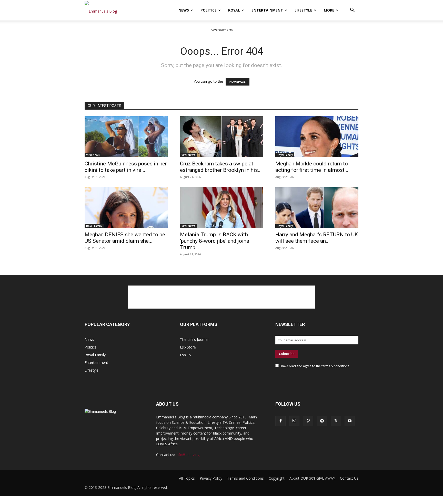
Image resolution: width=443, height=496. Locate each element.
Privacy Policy (211, 478)
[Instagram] (294, 421)
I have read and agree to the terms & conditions (314, 366)
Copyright (277, 478)
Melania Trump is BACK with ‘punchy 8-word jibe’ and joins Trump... (214, 240)
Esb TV (185, 354)
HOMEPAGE (237, 81)
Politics (208, 10)
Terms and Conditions (245, 478)
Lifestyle (303, 10)
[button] (352, 10)
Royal (234, 10)
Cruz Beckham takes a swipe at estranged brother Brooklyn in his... (221, 167)
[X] (336, 421)
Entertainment (267, 10)
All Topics (187, 478)
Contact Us (349, 478)
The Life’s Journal (194, 339)
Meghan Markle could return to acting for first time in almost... (311, 167)
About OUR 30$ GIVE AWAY (312, 478)
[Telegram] (322, 421)
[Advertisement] (221, 297)
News (183, 10)
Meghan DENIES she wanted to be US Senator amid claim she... (125, 237)
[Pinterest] (308, 421)
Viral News (93, 155)
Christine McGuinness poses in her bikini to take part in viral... (126, 167)
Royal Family (285, 155)
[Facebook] (280, 421)
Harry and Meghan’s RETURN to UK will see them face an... (316, 237)
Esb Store (188, 347)
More (329, 10)
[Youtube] (350, 421)
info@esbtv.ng (187, 454)
